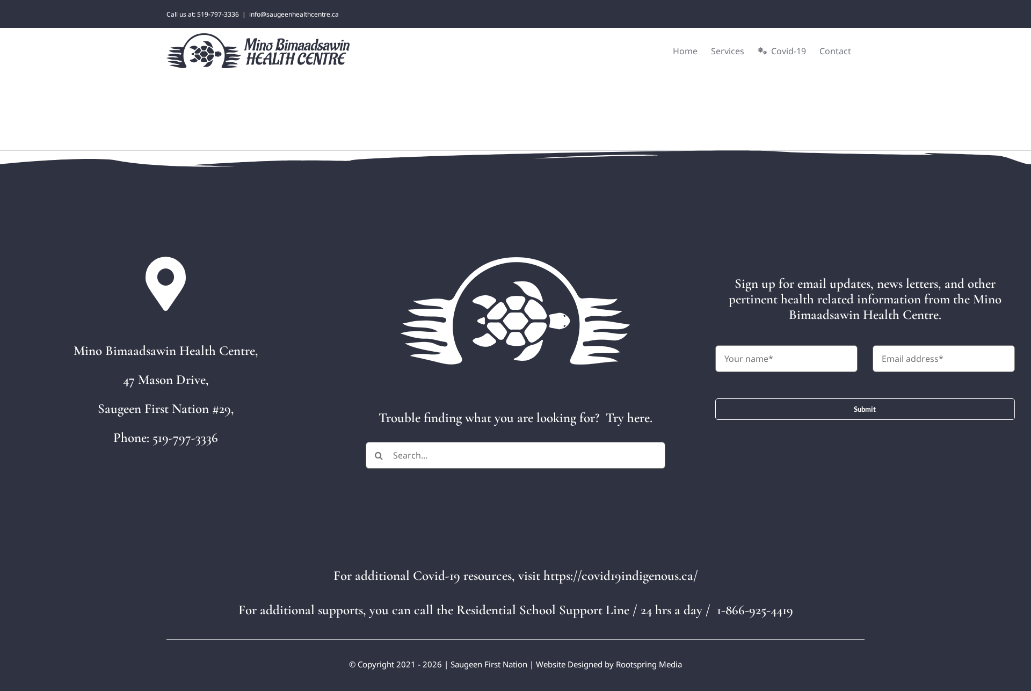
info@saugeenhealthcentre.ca (294, 14)
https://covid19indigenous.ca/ (620, 576)
